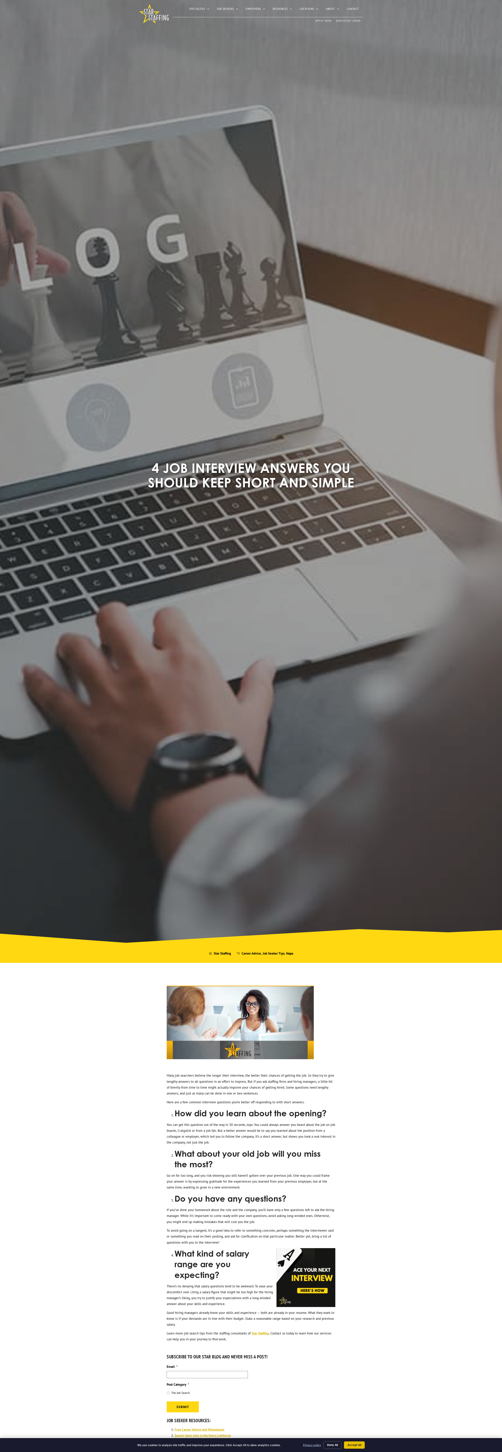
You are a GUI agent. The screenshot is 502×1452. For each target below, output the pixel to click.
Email (172, 1367)
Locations (311, 10)
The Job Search (180, 1393)
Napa (289, 953)
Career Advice (251, 953)
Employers (257, 10)
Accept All (354, 1445)
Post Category (178, 1385)
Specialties (201, 10)
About (334, 10)
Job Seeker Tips (274, 953)
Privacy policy (312, 1445)
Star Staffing (260, 1333)
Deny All (332, 1445)
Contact (355, 10)
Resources (284, 10)
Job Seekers (229, 10)
